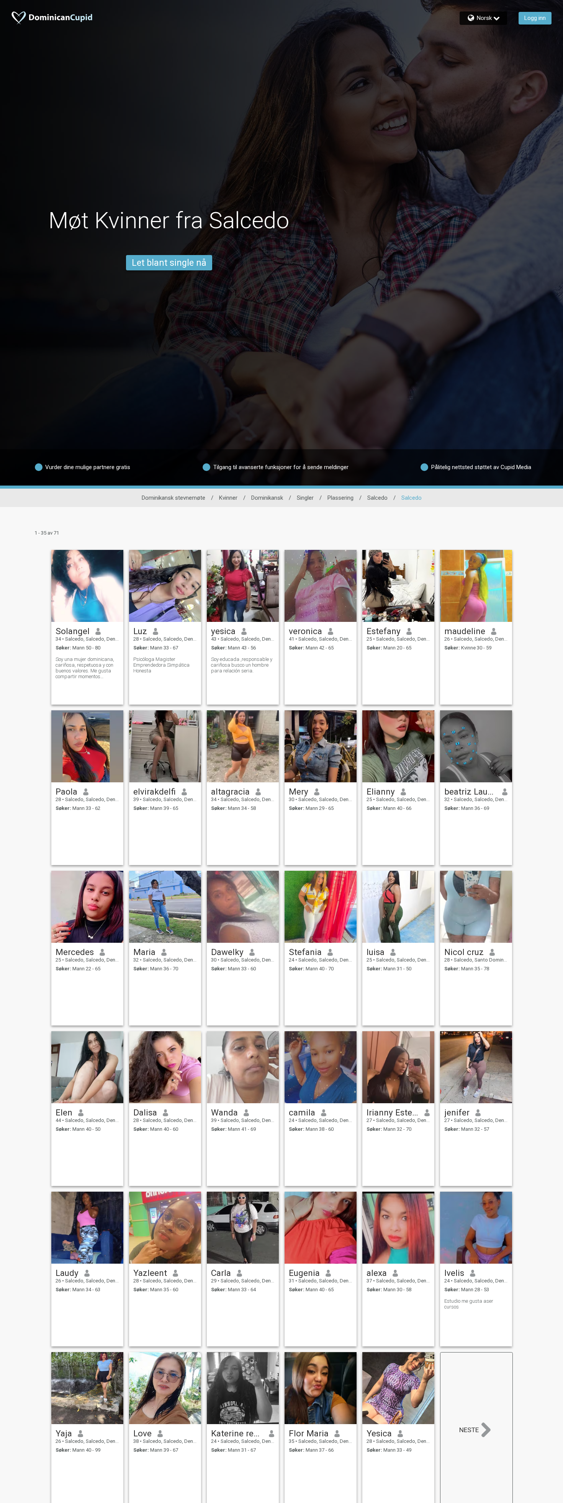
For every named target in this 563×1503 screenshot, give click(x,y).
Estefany (384, 631)
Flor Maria (309, 1433)
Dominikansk (267, 497)
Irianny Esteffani (393, 1112)
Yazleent (150, 1273)
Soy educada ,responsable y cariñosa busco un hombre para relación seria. (241, 665)
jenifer (457, 1112)
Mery (298, 791)
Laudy (67, 1273)
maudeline (464, 631)
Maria (144, 952)
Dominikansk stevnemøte (173, 497)
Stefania (305, 952)
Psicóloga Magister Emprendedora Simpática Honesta (161, 665)
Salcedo (377, 497)
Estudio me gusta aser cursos (468, 1304)
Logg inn (535, 18)
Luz (140, 631)
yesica (223, 631)
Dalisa (145, 1112)
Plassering (340, 497)
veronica (305, 631)
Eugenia (304, 1273)
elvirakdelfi (154, 791)
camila (302, 1112)
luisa (376, 952)
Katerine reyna (237, 1433)
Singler (305, 497)
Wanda (224, 1112)
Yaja (64, 1433)
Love (142, 1433)
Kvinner (228, 497)
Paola (66, 791)
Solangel (73, 631)
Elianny (381, 791)
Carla (221, 1273)
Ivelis (454, 1273)
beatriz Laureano (470, 791)
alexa (377, 1273)
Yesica (379, 1433)
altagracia (230, 791)
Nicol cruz (464, 952)
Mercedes (75, 952)
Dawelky (227, 952)
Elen (64, 1112)
